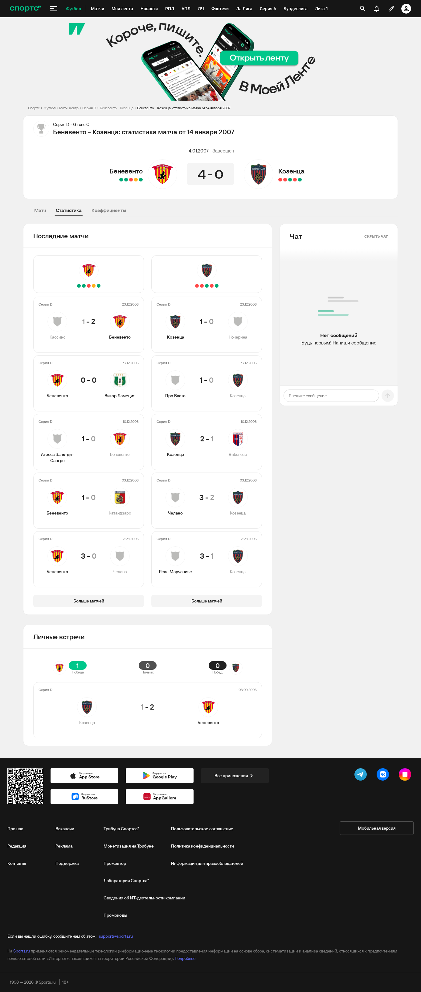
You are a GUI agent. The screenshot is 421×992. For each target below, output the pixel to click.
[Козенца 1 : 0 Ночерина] (300, 179)
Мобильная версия (376, 828)
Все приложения (231, 775)
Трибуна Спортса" (121, 829)
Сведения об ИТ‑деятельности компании (144, 898)
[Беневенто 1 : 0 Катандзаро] (126, 179)
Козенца (291, 171)
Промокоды (115, 915)
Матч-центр (69, 108)
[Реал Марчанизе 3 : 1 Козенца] (280, 179)
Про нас (15, 829)
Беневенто (126, 171)
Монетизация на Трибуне (129, 846)
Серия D (89, 108)
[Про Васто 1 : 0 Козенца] (295, 179)
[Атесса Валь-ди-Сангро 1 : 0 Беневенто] (131, 179)
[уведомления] (376, 8)
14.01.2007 (198, 151)
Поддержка (67, 863)
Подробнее (185, 958)
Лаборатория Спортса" (126, 880)
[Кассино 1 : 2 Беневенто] (141, 179)
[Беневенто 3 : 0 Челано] (121, 179)
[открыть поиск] (362, 8)
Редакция (16, 846)
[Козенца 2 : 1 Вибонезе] (290, 179)
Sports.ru (21, 951)
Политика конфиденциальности (202, 846)
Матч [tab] (40, 210)
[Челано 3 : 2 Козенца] (285, 179)
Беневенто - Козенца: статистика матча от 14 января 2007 (184, 108)
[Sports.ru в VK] (384, 775)
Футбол (49, 108)
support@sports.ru (116, 936)
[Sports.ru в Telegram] (361, 775)
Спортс (34, 108)
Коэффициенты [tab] (109, 210)
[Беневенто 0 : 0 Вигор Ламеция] (136, 179)
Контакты (16, 863)
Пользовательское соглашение (202, 829)
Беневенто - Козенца (116, 108)
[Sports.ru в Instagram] (406, 775)
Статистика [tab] (69, 210)
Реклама (63, 846)
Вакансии (64, 829)
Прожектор (115, 863)
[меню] (53, 8)
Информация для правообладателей (207, 863)
